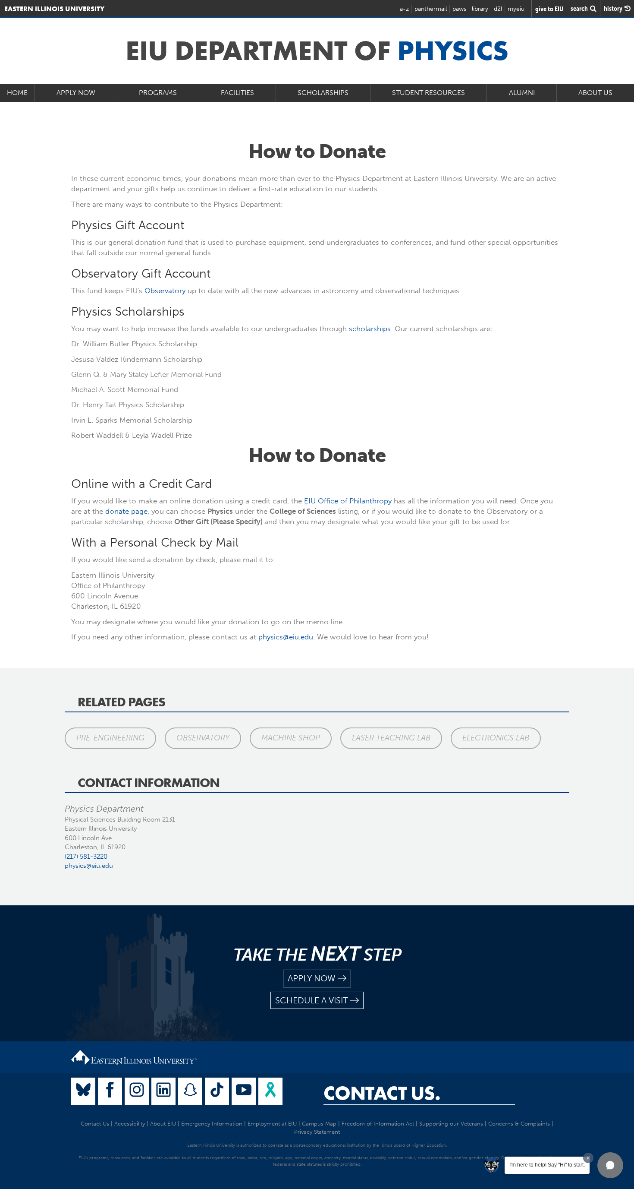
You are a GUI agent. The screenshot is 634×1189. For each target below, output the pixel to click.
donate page (126, 511)
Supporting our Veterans (451, 1123)
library (480, 9)
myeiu (516, 9)
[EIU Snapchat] (190, 1091)
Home (17, 93)
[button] (610, 1165)
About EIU (163, 1123)
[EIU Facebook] (110, 1091)
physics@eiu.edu (285, 636)
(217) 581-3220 (86, 856)
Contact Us (95, 1123)
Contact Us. (381, 1093)
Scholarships (323, 93)
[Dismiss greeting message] (588, 1158)
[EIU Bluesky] (83, 1091)
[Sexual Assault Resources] (270, 1091)
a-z (404, 9)
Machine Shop (290, 738)
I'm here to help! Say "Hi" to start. (547, 1165)
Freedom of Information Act (378, 1123)
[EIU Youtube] (244, 1091)
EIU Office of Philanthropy (348, 500)
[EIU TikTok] (217, 1091)
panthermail (430, 9)
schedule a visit (311, 1000)
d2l (498, 9)
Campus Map (319, 1123)
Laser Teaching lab (391, 738)
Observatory (164, 290)
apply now (312, 978)
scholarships (370, 328)
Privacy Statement (317, 1132)
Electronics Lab (495, 738)
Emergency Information (211, 1123)
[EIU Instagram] (137, 1091)
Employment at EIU (272, 1123)
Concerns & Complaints (519, 1123)
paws (459, 9)
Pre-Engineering (110, 738)
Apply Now (75, 93)
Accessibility (129, 1123)
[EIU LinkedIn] (163, 1091)
